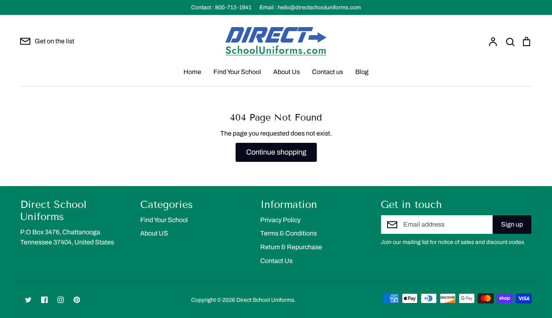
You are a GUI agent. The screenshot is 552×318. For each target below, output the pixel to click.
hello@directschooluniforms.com (319, 7)
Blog (362, 71)
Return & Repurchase (291, 247)
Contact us (327, 71)
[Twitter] (28, 300)
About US (154, 233)
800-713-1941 (233, 7)
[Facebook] (44, 300)
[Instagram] (61, 300)
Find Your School (237, 71)
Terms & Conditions (288, 233)
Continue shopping (276, 152)
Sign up (512, 224)
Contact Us (276, 260)
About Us (286, 71)
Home (192, 71)
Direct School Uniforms (265, 300)
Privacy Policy (280, 219)
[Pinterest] (77, 300)
